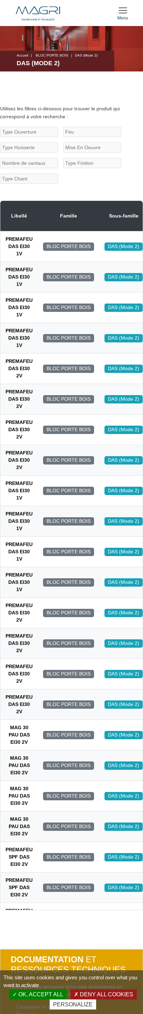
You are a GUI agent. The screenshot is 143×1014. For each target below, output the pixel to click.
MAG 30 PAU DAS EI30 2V (19, 735)
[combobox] (29, 132)
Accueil (22, 55)
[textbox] (29, 132)
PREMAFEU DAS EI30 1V (19, 246)
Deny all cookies (105, 994)
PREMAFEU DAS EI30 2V (19, 368)
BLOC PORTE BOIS (52, 55)
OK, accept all (40, 994)
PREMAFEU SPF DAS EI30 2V (19, 857)
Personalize (73, 1004)
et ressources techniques (68, 964)
